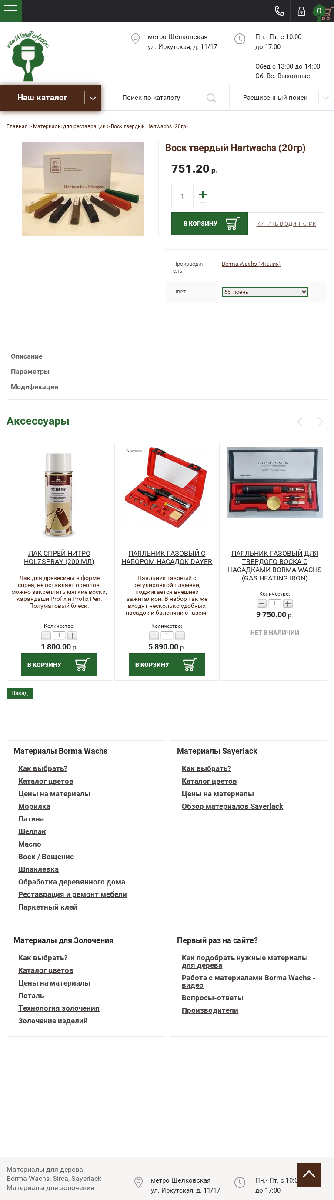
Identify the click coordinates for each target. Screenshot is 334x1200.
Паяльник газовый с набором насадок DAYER (166, 557)
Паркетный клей (47, 907)
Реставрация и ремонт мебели (72, 894)
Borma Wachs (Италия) (251, 263)
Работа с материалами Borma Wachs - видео (249, 981)
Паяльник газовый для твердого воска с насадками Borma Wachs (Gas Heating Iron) (275, 565)
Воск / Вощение (46, 856)
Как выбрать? (42, 768)
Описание (27, 356)
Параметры (30, 371)
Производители (210, 1010)
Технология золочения (59, 1008)
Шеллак (32, 831)
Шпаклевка (38, 869)
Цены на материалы (54, 794)
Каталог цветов (45, 781)
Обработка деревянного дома (71, 882)
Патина (31, 819)
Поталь (31, 995)
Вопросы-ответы (213, 998)
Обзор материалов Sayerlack (232, 806)
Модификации (34, 386)
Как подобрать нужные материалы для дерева (245, 961)
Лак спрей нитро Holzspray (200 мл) (59, 557)
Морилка (34, 806)
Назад (19, 693)
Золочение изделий (53, 1021)
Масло (29, 844)
